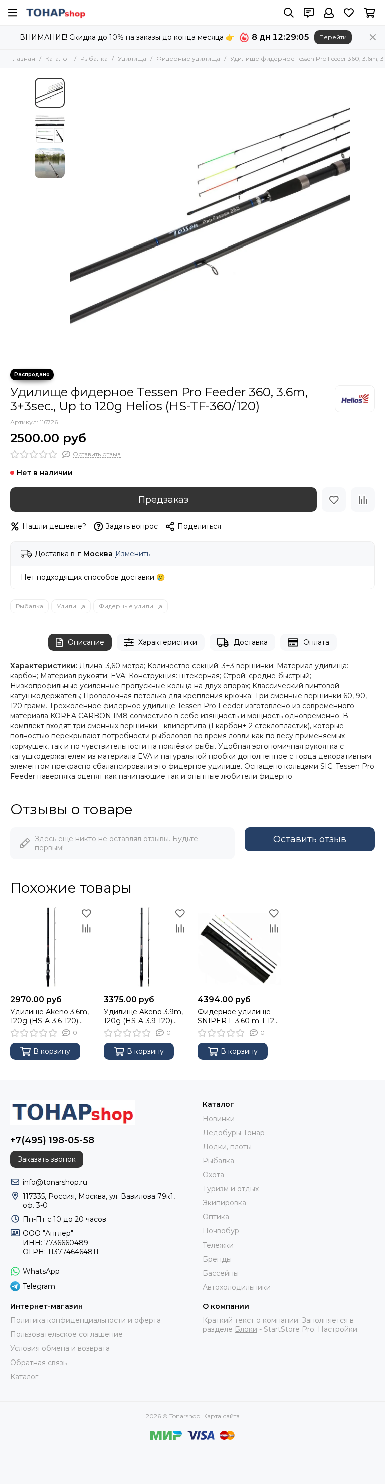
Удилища (132, 58)
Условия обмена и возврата (60, 1348)
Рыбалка (94, 58)
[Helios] (354, 399)
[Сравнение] (363, 499)
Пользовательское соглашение (66, 1334)
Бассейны (221, 1273)
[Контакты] (309, 12)
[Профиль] (329, 12)
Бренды (217, 1259)
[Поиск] (289, 12)
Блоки (246, 1329)
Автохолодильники (237, 1287)
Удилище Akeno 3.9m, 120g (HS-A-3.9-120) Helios (143, 1016)
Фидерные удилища (188, 58)
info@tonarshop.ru (55, 1182)
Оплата (316, 642)
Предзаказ (163, 499)
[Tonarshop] (55, 13)
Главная (22, 58)
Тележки (218, 1245)
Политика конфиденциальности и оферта (85, 1320)
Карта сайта (221, 1416)
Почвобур (221, 1230)
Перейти (333, 37)
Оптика (216, 1216)
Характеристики (167, 642)
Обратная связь (38, 1362)
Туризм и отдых (231, 1188)
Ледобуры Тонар (234, 1132)
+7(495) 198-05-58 (52, 1140)
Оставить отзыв (309, 839)
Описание (86, 642)
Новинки (219, 1118)
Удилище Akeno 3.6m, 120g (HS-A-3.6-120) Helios (49, 1016)
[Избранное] (334, 499)
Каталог (57, 58)
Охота (213, 1174)
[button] (75, 218)
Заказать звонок (47, 1159)
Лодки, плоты (227, 1146)
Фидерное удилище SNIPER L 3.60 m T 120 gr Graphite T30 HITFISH (238, 1016)
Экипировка (224, 1202)
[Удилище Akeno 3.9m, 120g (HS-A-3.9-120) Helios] (145, 948)
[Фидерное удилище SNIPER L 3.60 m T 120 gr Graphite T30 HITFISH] (239, 948)
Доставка (251, 642)
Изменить (132, 554)
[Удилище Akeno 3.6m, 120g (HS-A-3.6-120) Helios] (52, 948)
